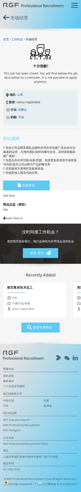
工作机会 (17, 39)
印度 (46, 400)
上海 (20, 95)
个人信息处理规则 (14, 386)
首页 (6, 39)
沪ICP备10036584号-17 (22, 484)
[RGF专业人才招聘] (33, 5)
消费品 (22, 110)
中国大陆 (8, 400)
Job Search (15, 218)
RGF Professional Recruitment (21, 425)
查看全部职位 (42, 327)
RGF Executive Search (16, 420)
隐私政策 (8, 376)
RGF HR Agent (11, 430)
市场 (21, 117)
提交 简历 (37, 253)
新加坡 (48, 406)
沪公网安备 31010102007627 (59, 484)
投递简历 (28, 185)
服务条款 (8, 381)
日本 (6, 406)
